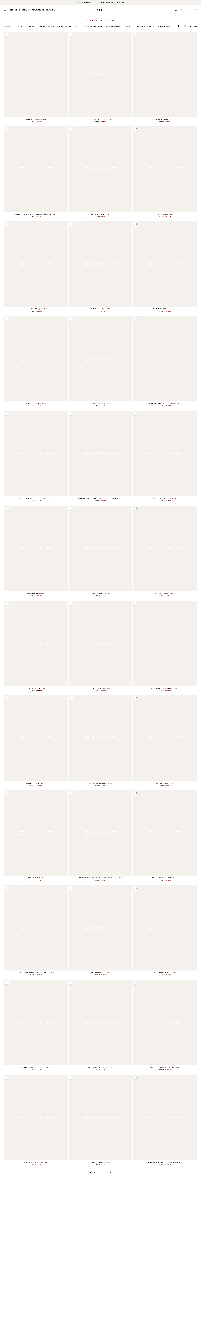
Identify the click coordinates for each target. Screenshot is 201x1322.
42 (31, 119)
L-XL (36, 878)
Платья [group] (42, 26)
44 (157, 119)
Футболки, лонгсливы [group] (144, 26)
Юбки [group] (128, 26)
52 (177, 119)
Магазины (50, 10)
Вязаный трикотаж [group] (165, 26)
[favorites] (188, 10)
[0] (195, 10)
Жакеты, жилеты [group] (55, 26)
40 (148, 119)
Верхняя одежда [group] (28, 26)
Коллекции (24, 10)
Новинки (13, 10)
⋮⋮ (6, 34)
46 (36, 119)
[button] (18, 26)
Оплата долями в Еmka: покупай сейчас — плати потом (100, 2)
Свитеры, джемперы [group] (114, 26)
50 (172, 119)
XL (171, 1162)
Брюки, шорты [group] (72, 26)
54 (181, 119)
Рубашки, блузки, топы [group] (92, 26)
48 (41, 119)
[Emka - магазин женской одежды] (100, 10)
